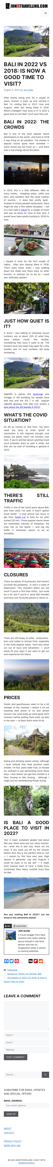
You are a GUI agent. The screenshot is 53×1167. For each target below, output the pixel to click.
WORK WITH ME (12, 1145)
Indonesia (12, 970)
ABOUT (8, 1128)
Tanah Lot (20, 517)
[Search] (45, 1075)
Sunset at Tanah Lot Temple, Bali (24, 974)
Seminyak (38, 394)
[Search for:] (23, 1075)
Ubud (24, 210)
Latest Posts (21, 926)
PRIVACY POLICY (12, 1141)
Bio (8, 926)
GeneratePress (26, 1163)
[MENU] (45, 13)
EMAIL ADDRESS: (13, 1101)
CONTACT (9, 1133)
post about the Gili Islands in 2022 (21, 407)
